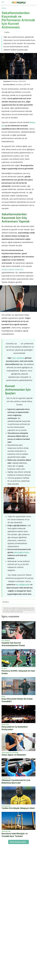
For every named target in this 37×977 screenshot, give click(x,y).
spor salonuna (18, 358)
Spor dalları (6, 778)
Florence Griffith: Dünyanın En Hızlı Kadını (18, 672)
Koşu (3, 696)
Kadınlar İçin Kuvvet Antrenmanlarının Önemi (13, 644)
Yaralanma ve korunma (10, 752)
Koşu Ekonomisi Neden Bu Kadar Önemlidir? (17, 700)
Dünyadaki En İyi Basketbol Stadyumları (15, 728)
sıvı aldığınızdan (23, 584)
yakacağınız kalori (21, 552)
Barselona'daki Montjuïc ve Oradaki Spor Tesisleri (15, 834)
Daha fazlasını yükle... (18, 842)
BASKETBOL (5, 724)
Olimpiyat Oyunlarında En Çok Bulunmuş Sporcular (16, 781)
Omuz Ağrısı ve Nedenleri (14, 755)
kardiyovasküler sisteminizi (12, 269)
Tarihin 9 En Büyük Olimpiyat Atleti (18, 808)
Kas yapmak (6, 640)
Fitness (4, 8)
